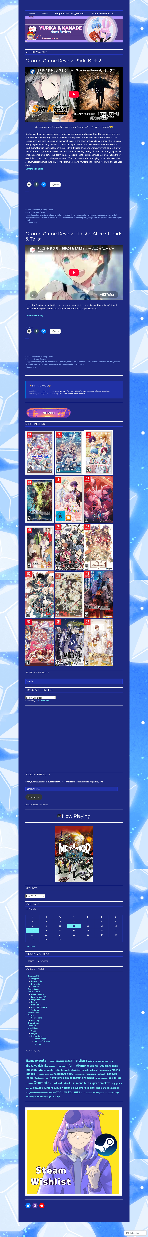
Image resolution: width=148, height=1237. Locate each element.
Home (32, 13)
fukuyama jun (61, 1060)
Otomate (42, 1082)
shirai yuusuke (101, 215)
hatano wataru (91, 362)
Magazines (35, 1033)
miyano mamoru (79, 1074)
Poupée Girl (36, 984)
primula (69, 364)
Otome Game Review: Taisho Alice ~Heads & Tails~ (73, 236)
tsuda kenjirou (80, 217)
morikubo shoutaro (70, 215)
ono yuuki (29, 1083)
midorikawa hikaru (63, 1073)
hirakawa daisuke (106, 362)
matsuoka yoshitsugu (56, 364)
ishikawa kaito (55, 215)
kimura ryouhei (47, 1070)
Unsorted (32, 1025)
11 (74, 926)
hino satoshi (107, 1061)
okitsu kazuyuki (102, 1078)
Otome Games (39, 212)
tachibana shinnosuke (107, 1087)
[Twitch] (35, 1205)
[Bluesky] (28, 1205)
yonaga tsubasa (93, 217)
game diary (77, 1060)
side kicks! (112, 215)
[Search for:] (74, 681)
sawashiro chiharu (86, 215)
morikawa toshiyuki (96, 1073)
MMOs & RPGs (34, 992)
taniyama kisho (32, 1093)
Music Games (33, 1012)
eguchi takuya (48, 362)
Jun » (33, 946)
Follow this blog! (37, 774)
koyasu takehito (105, 1070)
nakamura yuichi (42, 1078)
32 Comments (31, 223)
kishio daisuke (61, 1070)
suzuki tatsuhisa (63, 1087)
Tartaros (35, 1010)
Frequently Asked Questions (70, 13)
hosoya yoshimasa (57, 1066)
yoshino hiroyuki (41, 1096)
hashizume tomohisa (76, 362)
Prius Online (36, 1005)
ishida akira (88, 1065)
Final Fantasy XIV (38, 997)
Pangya (34, 1002)
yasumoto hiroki (105, 1093)
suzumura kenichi (84, 1087)
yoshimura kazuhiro (109, 217)
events (40, 1060)
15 (32, 930)
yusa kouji (54, 1096)
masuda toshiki (40, 364)
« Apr (27, 946)
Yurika (50, 210)
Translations (33, 1023)
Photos (31, 1015)
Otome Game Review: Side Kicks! (63, 60)
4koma (29, 1060)
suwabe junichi (43, 1088)
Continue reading (34, 168)
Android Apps (40, 1038)
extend (45, 215)
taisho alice (79, 364)
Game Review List (101, 13)
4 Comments (30, 367)
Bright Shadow (37, 994)
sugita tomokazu (32, 217)
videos (96, 1092)
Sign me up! (33, 797)
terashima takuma (47, 1093)
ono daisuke (115, 1077)
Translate (45, 700)
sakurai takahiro (63, 1083)
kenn (37, 1070)
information (74, 1065)
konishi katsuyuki (90, 1070)
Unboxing (35, 1020)
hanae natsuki (60, 362)
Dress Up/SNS (33, 976)
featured (50, 1061)
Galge (33, 1031)
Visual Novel (33, 1028)
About (45, 13)
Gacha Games (33, 989)
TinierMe (35, 986)
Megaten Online (38, 999)
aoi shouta (36, 215)
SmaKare (38, 1044)
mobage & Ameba (42, 1041)
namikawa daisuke (61, 1077)
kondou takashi (75, 1070)
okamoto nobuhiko (83, 1077)
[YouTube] (42, 1205)
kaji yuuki (101, 1065)
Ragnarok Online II (39, 1007)
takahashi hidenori (49, 217)
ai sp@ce (35, 978)
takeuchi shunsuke (65, 217)
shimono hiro (81, 1083)
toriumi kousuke (68, 1092)
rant (51, 1084)
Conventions (36, 1018)
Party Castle (36, 981)
